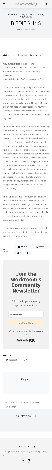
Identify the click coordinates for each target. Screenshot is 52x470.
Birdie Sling (7, 55)
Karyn (19, 29)
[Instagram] (23, 461)
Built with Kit (26, 340)
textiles (39, 15)
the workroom (26, 17)
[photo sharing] (3, 47)
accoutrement (13, 15)
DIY (23, 15)
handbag (35, 402)
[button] (18, 429)
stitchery (30, 15)
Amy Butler (9, 402)
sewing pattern (10, 407)
